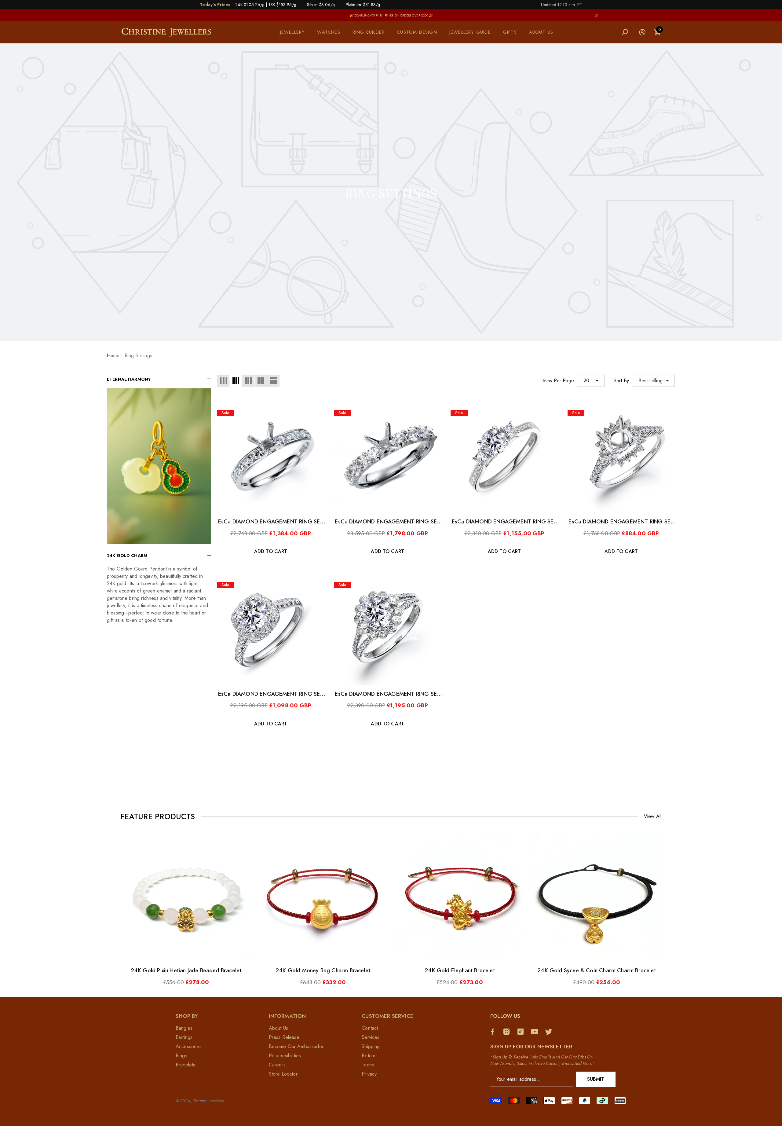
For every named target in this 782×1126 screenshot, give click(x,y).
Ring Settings (138, 355)
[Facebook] (494, 1031)
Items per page (557, 380)
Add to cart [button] (270, 551)
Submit (596, 1079)
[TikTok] (522, 1031)
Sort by (621, 380)
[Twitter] (550, 1031)
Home (113, 355)
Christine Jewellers (208, 1101)
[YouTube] (536, 1031)
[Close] (596, 15)
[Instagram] (508, 1031)
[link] (159, 466)
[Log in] (642, 32)
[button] (295, 32)
